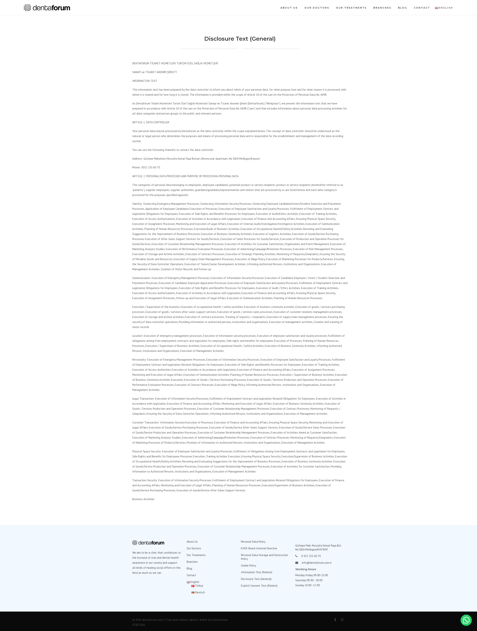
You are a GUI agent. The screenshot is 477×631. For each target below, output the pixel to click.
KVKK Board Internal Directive (259, 548)
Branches (382, 7)
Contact (422, 7)
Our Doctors (316, 7)
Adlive (203, 619)
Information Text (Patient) (256, 572)
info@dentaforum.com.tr (317, 562)
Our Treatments (351, 7)
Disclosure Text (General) (256, 579)
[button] (466, 620)
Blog (402, 7)
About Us (289, 7)
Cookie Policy (248, 565)
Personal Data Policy (253, 541)
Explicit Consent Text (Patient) (259, 585)
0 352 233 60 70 (311, 556)
